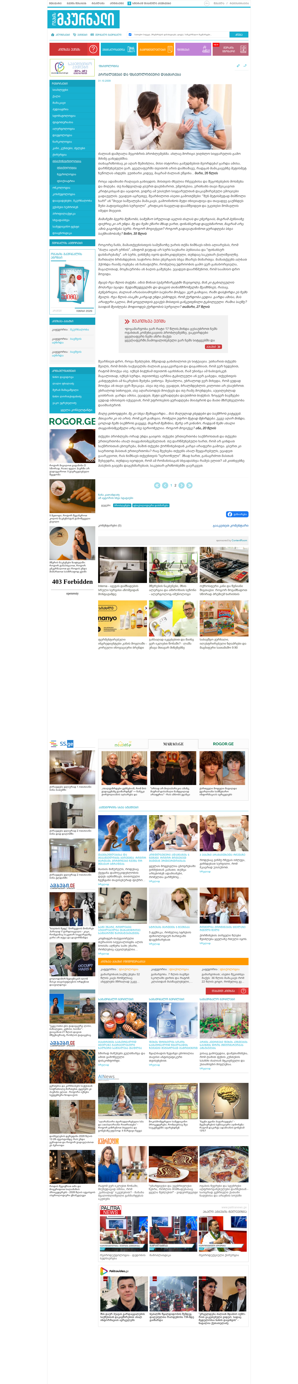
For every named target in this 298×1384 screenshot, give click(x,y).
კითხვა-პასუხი (62, 321)
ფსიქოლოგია (67, 168)
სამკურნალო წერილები (115, 999)
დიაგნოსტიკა (62, 233)
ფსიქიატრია (66, 181)
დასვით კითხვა (223, 991)
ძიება (238, 35)
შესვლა (219, 3)
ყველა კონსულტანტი (76, 410)
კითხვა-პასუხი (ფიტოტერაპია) (123, 961)
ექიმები (82, 35)
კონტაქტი (117, 3)
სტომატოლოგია (64, 116)
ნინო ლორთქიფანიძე (67, 396)
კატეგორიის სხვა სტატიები (118, 807)
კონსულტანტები (64, 371)
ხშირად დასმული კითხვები (151, 3)
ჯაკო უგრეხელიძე (64, 403)
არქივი (57, 311)
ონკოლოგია (61, 188)
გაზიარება (240, 514)
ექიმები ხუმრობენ (65, 207)
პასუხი (211, 346)
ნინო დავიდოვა (63, 377)
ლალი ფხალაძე (63, 383)
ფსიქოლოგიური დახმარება (150, 505)
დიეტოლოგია (62, 135)
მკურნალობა (79, 330)
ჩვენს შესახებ (76, 3)
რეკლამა (98, 3)
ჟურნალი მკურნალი (107, 35)
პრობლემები (122, 505)
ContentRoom (231, 540)
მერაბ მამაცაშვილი (65, 390)
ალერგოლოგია (64, 129)
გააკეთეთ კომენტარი (231, 525)
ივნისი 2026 (84, 311)
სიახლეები (60, 90)
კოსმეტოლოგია (64, 194)
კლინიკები (62, 35)
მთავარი (55, 3)
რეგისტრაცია (239, 3)
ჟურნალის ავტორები (67, 243)
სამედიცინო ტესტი (66, 227)
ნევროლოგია (66, 174)
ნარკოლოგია (62, 142)
